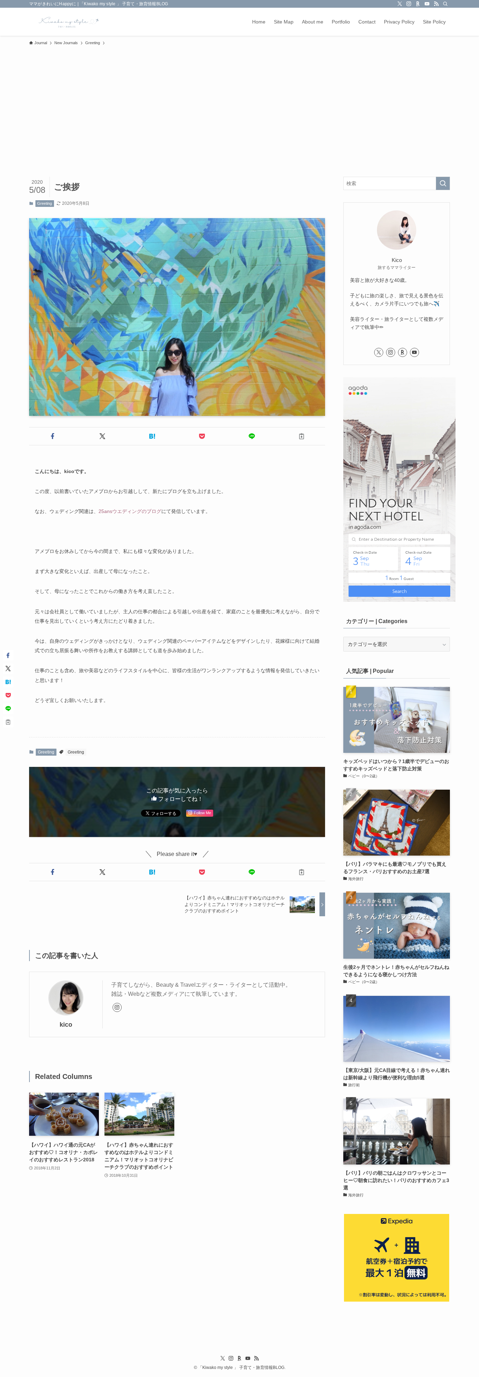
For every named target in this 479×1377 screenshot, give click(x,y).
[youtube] (427, 4)
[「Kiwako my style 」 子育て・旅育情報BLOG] (66, 21)
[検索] (445, 4)
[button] (52, 436)
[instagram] (408, 4)
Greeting (44, 203)
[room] (418, 4)
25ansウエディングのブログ (130, 511)
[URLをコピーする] (301, 436)
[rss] (436, 4)
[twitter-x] (399, 4)
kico (66, 1024)
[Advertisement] (239, 102)
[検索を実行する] (443, 183)
